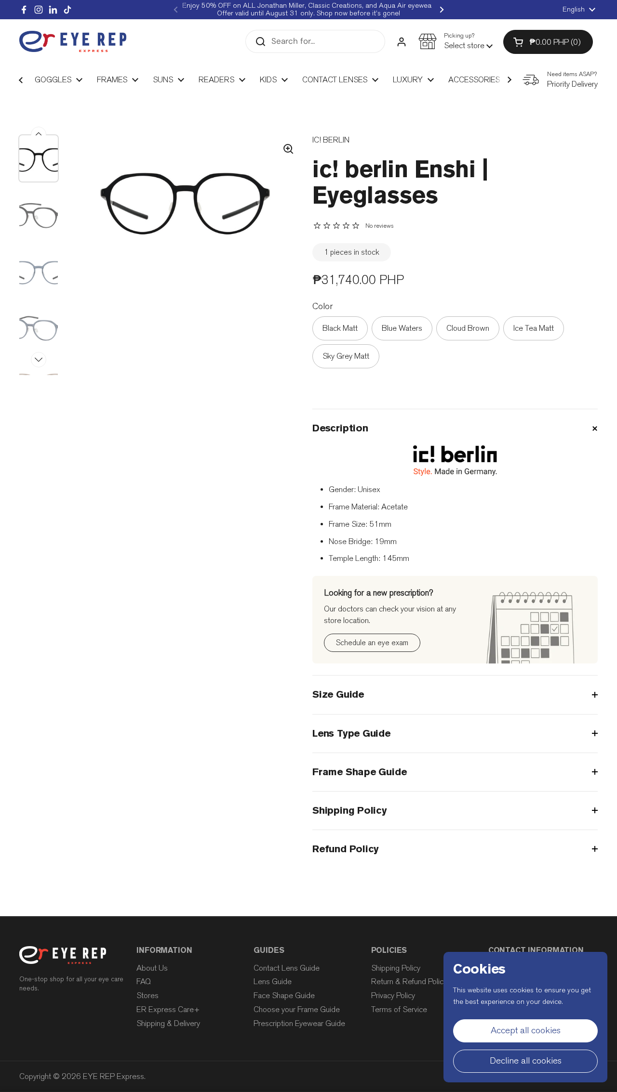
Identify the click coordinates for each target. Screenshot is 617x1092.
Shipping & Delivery (168, 1023)
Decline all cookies (526, 1060)
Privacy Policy (393, 995)
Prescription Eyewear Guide (299, 1023)
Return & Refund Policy (409, 981)
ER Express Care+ (168, 1009)
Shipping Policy (395, 968)
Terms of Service (399, 1009)
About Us (152, 968)
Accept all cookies (526, 1030)
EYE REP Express (113, 1076)
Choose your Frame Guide (297, 1009)
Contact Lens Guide (287, 968)
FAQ (143, 981)
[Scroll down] (38, 359)
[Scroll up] (38, 134)
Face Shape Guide (284, 995)
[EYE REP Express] (72, 41)
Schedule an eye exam (372, 642)
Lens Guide (273, 981)
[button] (455, 41)
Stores (147, 995)
